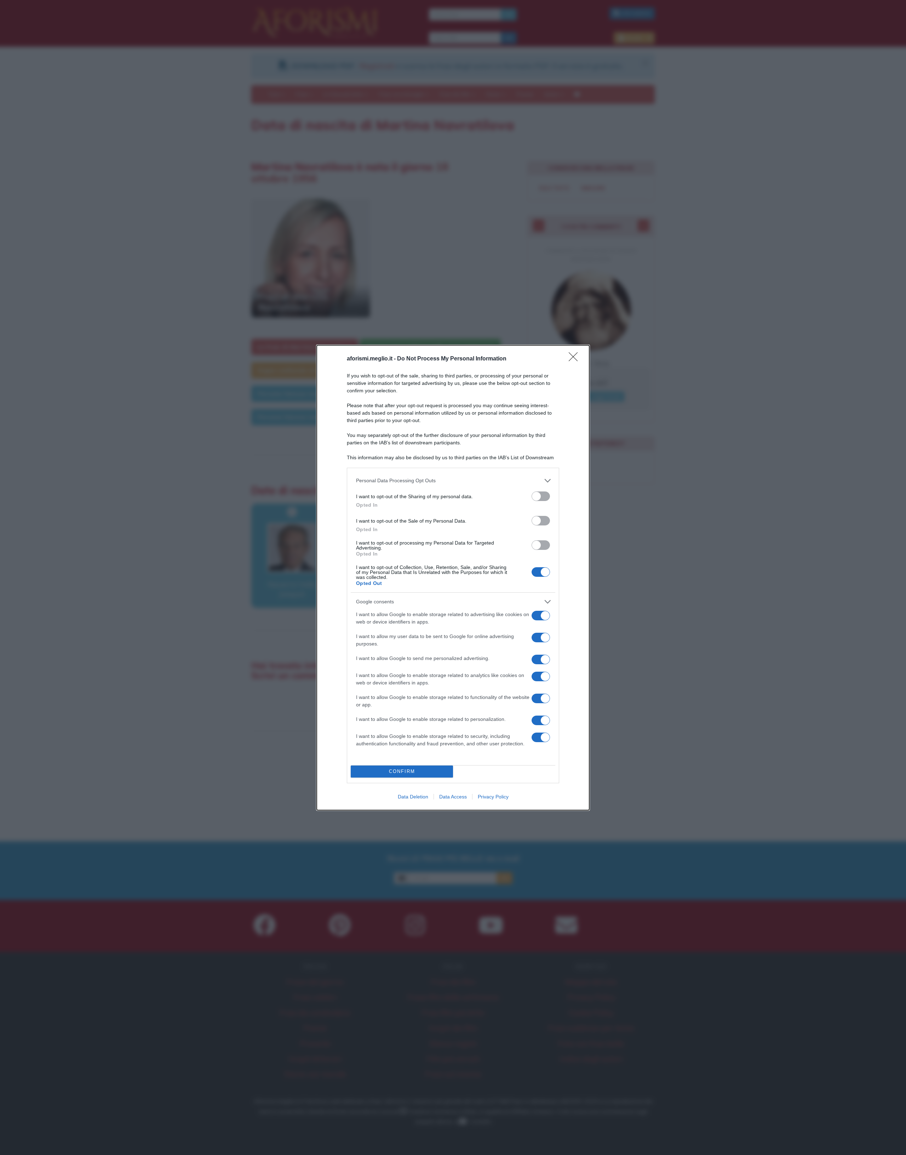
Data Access (453, 797)
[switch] (541, 496)
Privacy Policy (493, 797)
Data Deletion (413, 797)
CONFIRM (402, 771)
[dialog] (453, 577)
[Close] (575, 359)
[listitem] (453, 480)
